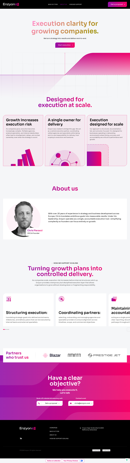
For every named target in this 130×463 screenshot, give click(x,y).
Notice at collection (53, 461)
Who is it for (53, 4)
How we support (75, 4)
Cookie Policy (106, 450)
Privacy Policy (96, 450)
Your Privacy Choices (70, 461)
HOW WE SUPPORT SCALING (59, 438)
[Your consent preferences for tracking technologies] (127, 460)
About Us (63, 4)
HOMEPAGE (53, 428)
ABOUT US (53, 435)
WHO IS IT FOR (54, 431)
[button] (4, 329)
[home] (16, 4)
